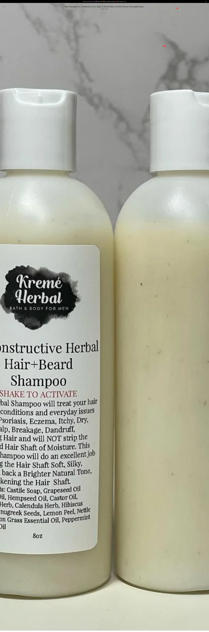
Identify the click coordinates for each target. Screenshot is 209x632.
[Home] (3, 7)
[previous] (48, 316)
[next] (161, 316)
